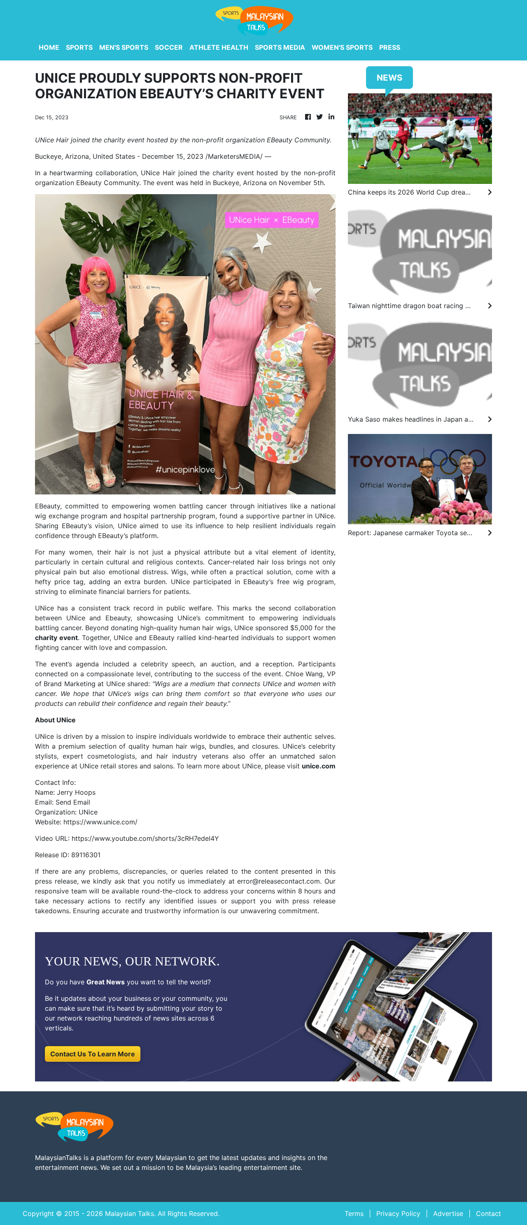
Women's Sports (342, 47)
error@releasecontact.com (278, 881)
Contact (488, 1213)
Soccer (169, 47)
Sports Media (280, 47)
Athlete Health (218, 47)
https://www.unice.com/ (100, 822)
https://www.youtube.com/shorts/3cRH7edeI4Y (145, 838)
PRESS (389, 47)
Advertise (448, 1213)
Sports (79, 47)
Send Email (73, 802)
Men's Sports (123, 47)
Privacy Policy (398, 1213)
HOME (49, 47)
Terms (354, 1213)
